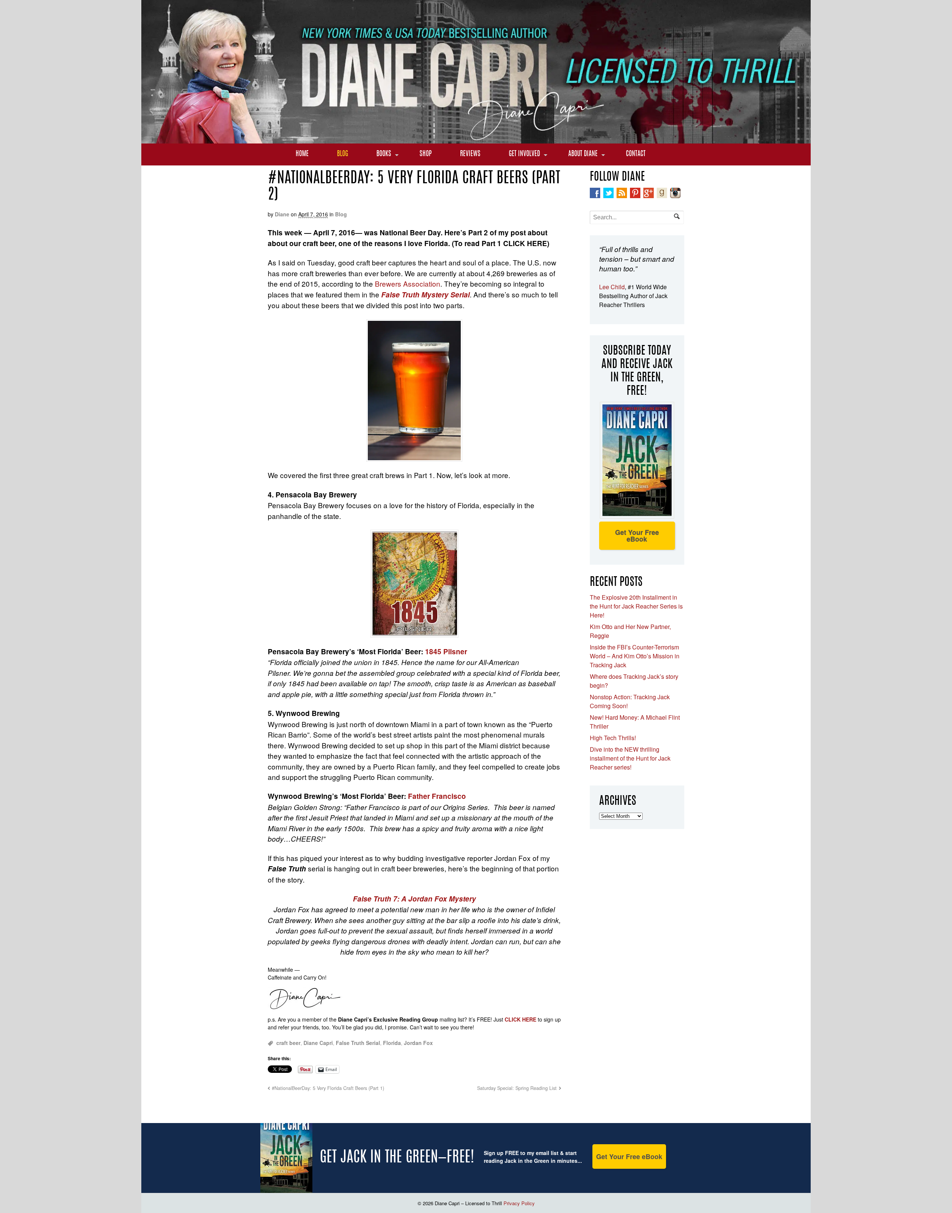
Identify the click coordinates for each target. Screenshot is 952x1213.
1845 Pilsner (446, 651)
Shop (425, 154)
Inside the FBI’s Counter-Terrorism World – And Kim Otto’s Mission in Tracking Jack (634, 656)
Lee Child (612, 287)
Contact (636, 154)
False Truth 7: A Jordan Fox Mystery (414, 899)
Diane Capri (318, 1042)
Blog (342, 154)
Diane (282, 214)
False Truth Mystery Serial (425, 295)
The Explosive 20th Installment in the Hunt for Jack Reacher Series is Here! (636, 606)
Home (302, 154)
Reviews (470, 154)
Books (383, 154)
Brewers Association (407, 283)
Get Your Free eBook (637, 536)
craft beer (288, 1042)
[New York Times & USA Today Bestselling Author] (476, 139)
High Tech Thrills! (613, 737)
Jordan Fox (418, 1042)
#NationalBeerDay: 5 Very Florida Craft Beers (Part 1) (328, 1088)
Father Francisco (437, 796)
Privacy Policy (519, 1203)
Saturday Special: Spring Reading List (517, 1088)
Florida (392, 1042)
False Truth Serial (358, 1042)
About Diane (583, 154)
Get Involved (524, 154)
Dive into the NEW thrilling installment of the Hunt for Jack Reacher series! (630, 758)
